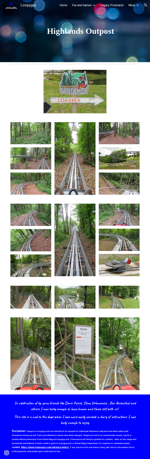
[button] (145, 5)
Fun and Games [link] (82, 5)
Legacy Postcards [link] (112, 5)
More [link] (131, 5)
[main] (81, 31)
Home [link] (63, 5)
